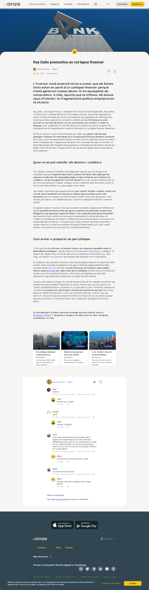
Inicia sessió (122, 4)
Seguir (55, 69)
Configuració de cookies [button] (110, 583)
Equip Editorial (43, 69)
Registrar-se (137, 4)
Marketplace (83, 4)
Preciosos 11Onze (37, 4)
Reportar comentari (84, 394)
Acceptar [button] (132, 583)
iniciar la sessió (59, 499)
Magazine (54, 4)
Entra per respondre (68, 394)
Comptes (68, 4)
